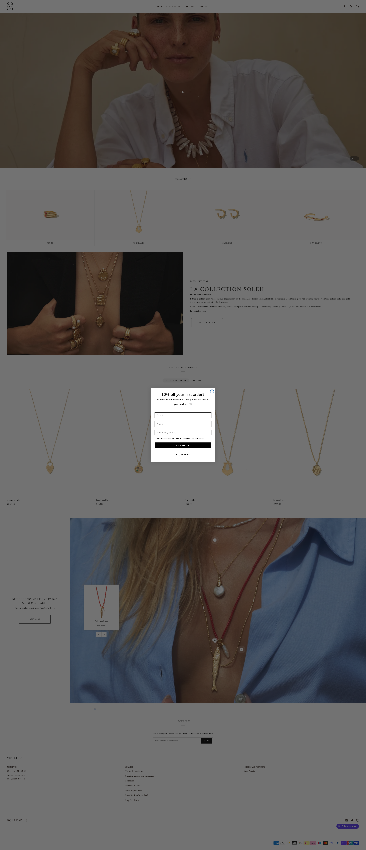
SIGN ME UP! (183, 445)
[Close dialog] (212, 391)
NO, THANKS (183, 455)
